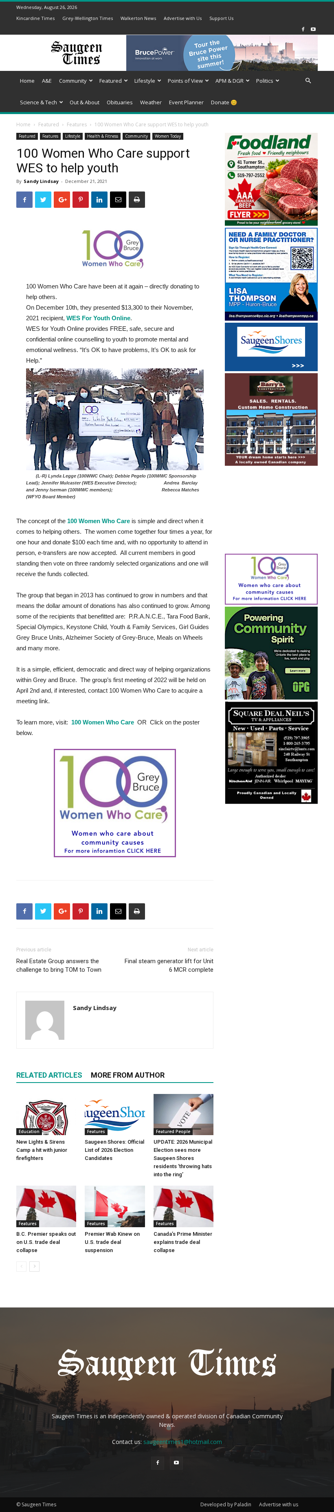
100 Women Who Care (98, 520)
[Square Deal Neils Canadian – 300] (271, 802)
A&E (47, 80)
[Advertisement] (271, 511)
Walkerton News (138, 18)
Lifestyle (144, 80)
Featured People (173, 1131)
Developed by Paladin (225, 1504)
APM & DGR (229, 80)
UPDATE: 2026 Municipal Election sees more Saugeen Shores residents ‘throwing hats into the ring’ (183, 1158)
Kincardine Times (35, 18)
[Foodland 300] (271, 223)
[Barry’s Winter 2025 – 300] (271, 464)
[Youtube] (313, 29)
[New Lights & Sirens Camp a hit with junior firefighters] (46, 1114)
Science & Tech (38, 102)
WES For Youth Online (98, 318)
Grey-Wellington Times (87, 18)
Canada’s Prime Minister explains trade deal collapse (183, 1242)
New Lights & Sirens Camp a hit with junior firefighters (41, 1150)
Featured (110, 80)
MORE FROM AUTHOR (128, 1075)
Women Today (168, 136)
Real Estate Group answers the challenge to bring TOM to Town (58, 965)
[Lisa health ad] (271, 318)
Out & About (84, 102)
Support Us (221, 18)
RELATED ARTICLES (49, 1075)
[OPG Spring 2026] (271, 697)
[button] (308, 81)
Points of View (185, 80)
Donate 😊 (224, 102)
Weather (151, 102)
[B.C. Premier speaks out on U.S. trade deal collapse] (46, 1206)
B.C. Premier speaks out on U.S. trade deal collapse (46, 1242)
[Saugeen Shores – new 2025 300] (271, 369)
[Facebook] (303, 29)
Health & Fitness (102, 136)
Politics (264, 80)
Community (73, 80)
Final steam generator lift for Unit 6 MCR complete (169, 965)
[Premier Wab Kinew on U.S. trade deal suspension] (115, 1206)
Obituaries (120, 102)
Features (77, 124)
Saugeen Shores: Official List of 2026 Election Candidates (114, 1150)
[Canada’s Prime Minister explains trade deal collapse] (183, 1206)
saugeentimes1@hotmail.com (182, 1442)
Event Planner (186, 102)
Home (27, 80)
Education (29, 1131)
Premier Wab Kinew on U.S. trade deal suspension (112, 1242)
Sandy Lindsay (41, 181)
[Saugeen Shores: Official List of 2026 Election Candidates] (115, 1114)
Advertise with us (278, 1504)
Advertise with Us (183, 18)
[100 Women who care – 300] (271, 602)
